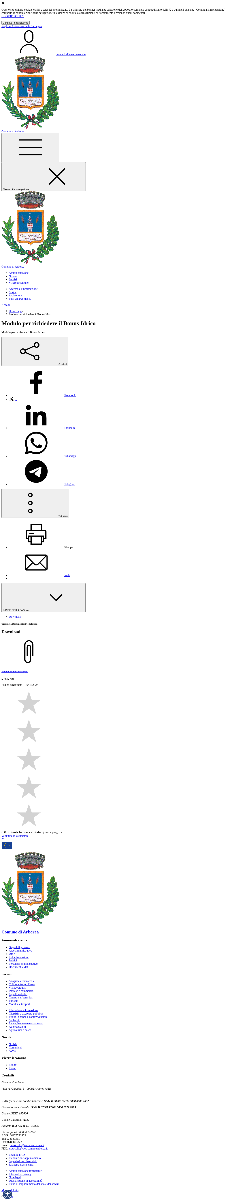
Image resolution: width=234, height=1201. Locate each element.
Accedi (5, 304)
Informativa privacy (20, 1174)
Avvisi (12, 1050)
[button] (7, 1194)
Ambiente (14, 1020)
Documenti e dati (19, 967)
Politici (13, 960)
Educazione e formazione (23, 1010)
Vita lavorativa (17, 987)
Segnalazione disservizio (23, 1161)
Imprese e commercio (21, 990)
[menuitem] (42, 395)
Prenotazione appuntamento (25, 1158)
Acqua (12, 292)
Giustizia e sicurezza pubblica (26, 1013)
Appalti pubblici (18, 994)
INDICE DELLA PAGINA (16, 610)
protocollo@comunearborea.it (27, 1145)
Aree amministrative (20, 950)
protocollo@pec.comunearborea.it (28, 1148)
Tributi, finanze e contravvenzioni (28, 1016)
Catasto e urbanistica (21, 997)
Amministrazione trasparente (25, 1170)
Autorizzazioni (17, 1026)
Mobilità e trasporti (20, 1004)
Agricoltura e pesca (20, 1030)
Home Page (15, 311)
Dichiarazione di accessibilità (25, 1180)
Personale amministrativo (23, 963)
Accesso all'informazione (23, 288)
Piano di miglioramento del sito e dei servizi (34, 1183)
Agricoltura (15, 295)
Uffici (12, 953)
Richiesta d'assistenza (21, 1164)
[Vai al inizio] (2, 839)
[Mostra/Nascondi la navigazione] (30, 147)
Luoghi (13, 1064)
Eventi (12, 1068)
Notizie (13, 1044)
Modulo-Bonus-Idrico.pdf (14, 671)
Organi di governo (19, 947)
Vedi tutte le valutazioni (15, 835)
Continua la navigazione (15, 22)
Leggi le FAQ (17, 1154)
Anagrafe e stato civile (22, 981)
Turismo (13, 1000)
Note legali (15, 1177)
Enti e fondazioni (19, 957)
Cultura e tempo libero (22, 984)
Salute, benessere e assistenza (26, 1023)
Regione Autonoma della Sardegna (21, 26)
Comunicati (15, 1047)
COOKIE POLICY (12, 16)
